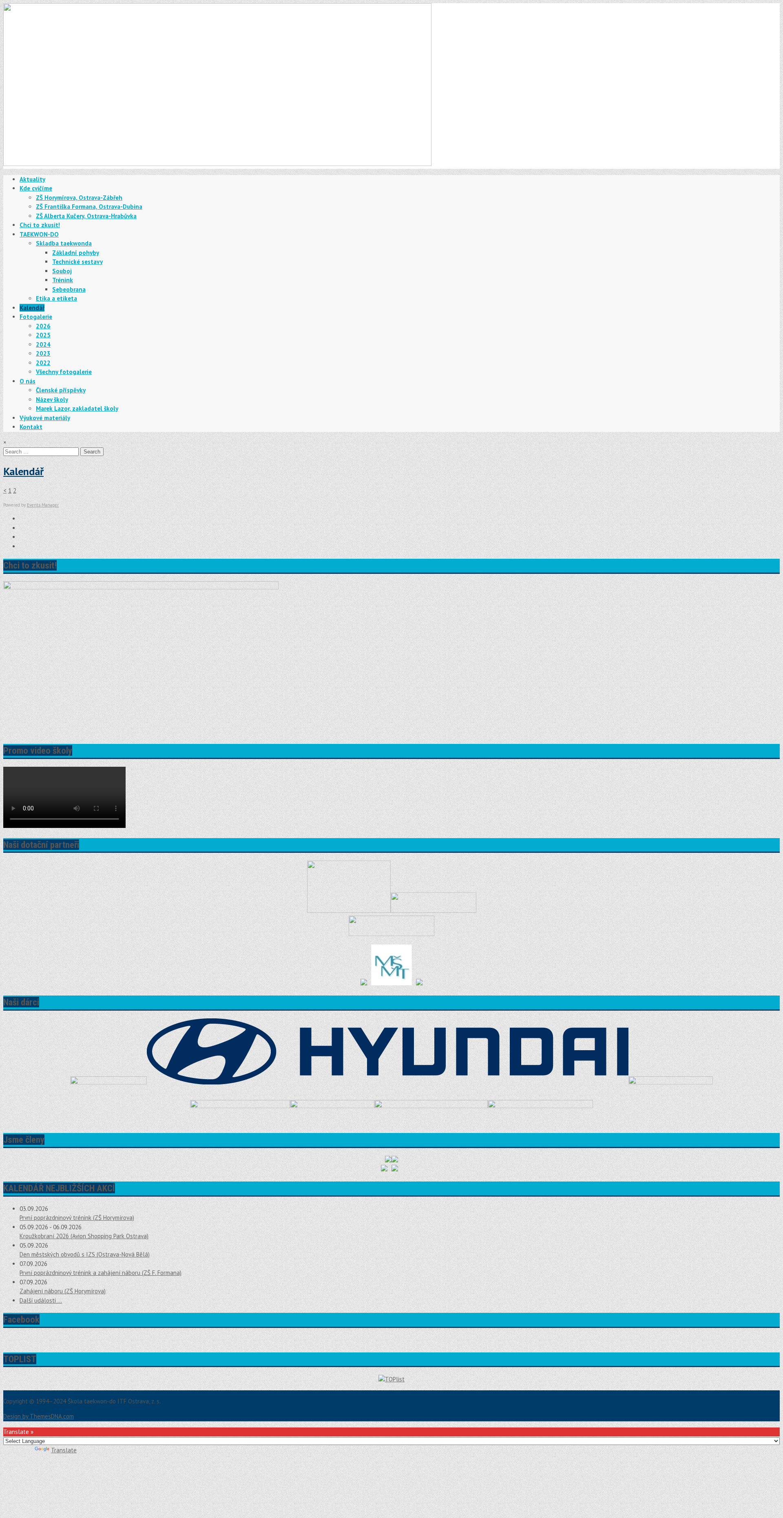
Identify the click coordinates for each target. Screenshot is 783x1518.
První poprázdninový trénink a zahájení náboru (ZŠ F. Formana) (100, 1273)
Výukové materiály (45, 418)
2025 (43, 335)
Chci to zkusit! (40, 225)
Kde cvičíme (36, 188)
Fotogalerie (36, 317)
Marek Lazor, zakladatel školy (77, 408)
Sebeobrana (69, 289)
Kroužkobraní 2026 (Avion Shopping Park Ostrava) (84, 1236)
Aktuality (32, 179)
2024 (43, 344)
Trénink (62, 280)
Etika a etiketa (56, 298)
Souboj (62, 271)
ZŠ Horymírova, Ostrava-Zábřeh (79, 197)
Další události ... (41, 1300)
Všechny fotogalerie (64, 372)
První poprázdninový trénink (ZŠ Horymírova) (77, 1217)
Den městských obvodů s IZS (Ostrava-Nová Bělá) (85, 1254)
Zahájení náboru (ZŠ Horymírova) (63, 1291)
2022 (43, 363)
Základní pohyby (75, 253)
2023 (43, 353)
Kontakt (31, 427)
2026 (43, 326)
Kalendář (32, 308)
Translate (64, 1450)
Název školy (52, 399)
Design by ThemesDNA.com (38, 1416)
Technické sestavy (77, 262)
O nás (27, 381)
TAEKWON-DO (39, 234)
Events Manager (43, 505)
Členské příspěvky (61, 390)
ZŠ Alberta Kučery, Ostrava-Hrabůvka (86, 216)
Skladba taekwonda (64, 243)
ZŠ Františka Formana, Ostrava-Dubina (89, 206)
